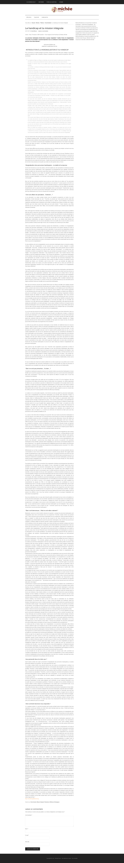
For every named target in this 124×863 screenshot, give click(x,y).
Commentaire (28, 815)
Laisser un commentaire (43, 31)
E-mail (27, 835)
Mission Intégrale (40, 802)
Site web (27, 841)
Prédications (46, 802)
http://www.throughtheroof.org (32, 798)
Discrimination (33, 802)
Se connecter (75, 858)
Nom (26, 828)
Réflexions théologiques (54, 802)
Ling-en (69, 858)
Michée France (62, 10)
